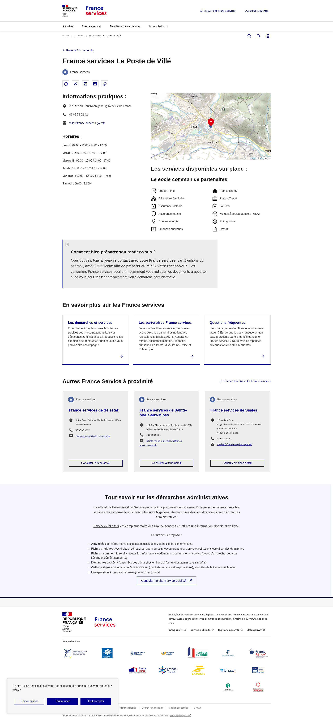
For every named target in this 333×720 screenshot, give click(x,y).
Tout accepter (96, 701)
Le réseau (79, 35)
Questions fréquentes (256, 10)
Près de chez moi (91, 26)
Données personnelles (152, 708)
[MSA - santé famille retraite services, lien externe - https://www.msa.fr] (258, 670)
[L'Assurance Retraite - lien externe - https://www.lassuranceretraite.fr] (167, 653)
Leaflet (253, 158)
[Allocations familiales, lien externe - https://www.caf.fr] (107, 653)
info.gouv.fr (176, 629)
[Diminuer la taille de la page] (258, 36)
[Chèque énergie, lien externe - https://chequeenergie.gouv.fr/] (198, 653)
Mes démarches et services (125, 26)
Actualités (67, 26)
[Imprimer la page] (267, 36)
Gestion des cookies (178, 708)
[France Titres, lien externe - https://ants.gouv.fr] (137, 670)
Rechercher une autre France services (247, 381)
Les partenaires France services (165, 322)
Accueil (65, 35)
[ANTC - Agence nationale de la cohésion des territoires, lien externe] (76, 653)
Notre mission (156, 26)
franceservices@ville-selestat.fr (93, 436)
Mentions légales (128, 708)
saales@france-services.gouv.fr (234, 444)
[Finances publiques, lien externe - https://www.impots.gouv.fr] (228, 653)
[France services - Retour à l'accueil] (96, 10)
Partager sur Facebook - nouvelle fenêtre (65, 83)
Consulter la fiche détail (95, 463)
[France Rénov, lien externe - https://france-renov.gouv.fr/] (258, 653)
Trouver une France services (220, 10)
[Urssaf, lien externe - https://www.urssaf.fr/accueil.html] (228, 670)
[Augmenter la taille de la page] (249, 36)
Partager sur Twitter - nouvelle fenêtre (75, 83)
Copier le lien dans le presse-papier (104, 83)
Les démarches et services (90, 322)
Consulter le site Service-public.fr (164, 580)
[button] (211, 122)
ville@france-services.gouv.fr (87, 123)
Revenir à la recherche (80, 50)
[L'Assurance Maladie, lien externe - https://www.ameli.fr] (137, 653)
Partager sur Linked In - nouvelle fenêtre (85, 83)
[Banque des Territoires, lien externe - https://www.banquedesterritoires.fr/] (258, 687)
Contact (197, 708)
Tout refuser (62, 701)
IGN (261, 158)
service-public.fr (201, 629)
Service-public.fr (145, 507)
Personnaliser (29, 701)
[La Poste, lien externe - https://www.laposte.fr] (198, 670)
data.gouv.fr (254, 629)
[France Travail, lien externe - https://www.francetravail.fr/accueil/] (167, 670)
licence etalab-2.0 (178, 715)
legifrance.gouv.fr (229, 629)
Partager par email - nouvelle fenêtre (95, 83)
